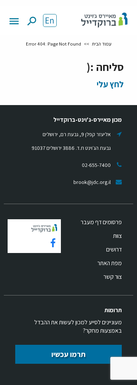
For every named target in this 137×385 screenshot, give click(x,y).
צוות (117, 236)
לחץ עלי (110, 84)
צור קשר (113, 277)
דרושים (114, 249)
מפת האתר (109, 263)
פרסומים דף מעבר (101, 222)
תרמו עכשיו (68, 354)
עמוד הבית (102, 44)
